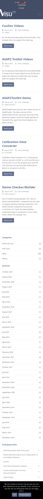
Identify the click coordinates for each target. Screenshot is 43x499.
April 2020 (6, 402)
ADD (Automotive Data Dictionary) (16, 450)
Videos (7, 32)
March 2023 (6, 322)
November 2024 (8, 282)
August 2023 (7, 312)
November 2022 (8, 327)
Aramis (6, 462)
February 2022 (7, 352)
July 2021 (5, 372)
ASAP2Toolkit (8, 477)
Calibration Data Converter (14, 144)
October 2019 (7, 412)
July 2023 (5, 317)
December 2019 (8, 407)
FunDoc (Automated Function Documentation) (14, 471)
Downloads (22, 5)
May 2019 (6, 427)
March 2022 (6, 347)
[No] (40, 490)
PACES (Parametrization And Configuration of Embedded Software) (20, 456)
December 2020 (8, 382)
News (4, 254)
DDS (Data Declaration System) (15, 466)
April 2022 (6, 342)
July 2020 (5, 397)
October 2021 (7, 367)
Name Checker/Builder (19, 187)
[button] (39, 14)
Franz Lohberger (23, 30)
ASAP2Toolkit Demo (16, 98)
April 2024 (6, 302)
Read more (8, 46)
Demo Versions (10, 105)
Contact (21, 8)
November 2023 (8, 307)
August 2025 (7, 277)
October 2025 (7, 272)
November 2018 (8, 437)
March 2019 (6, 432)
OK (15, 495)
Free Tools (8, 153)
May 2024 (6, 297)
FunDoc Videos (13, 26)
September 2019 (8, 417)
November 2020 (8, 387)
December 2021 (8, 357)
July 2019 (5, 422)
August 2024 (7, 287)
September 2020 (8, 392)
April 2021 (6, 377)
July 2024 (5, 292)
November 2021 (8, 362)
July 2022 (5, 332)
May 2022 (6, 337)
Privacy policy (25, 495)
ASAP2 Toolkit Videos (17, 59)
